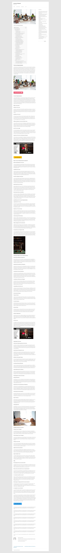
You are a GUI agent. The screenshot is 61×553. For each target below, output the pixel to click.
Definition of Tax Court (18, 30)
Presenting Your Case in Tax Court (18, 52)
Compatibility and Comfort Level (19, 44)
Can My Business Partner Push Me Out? (43, 31)
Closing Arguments (17, 55)
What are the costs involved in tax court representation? (21, 61)
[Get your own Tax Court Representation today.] (18, 505)
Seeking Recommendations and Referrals (19, 42)
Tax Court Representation (17, 28)
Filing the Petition (17, 45)
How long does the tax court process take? (20, 60)
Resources (22, 6)
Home (14, 6)
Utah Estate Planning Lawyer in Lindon (43, 27)
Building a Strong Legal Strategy (19, 50)
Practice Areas (18, 6)
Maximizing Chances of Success (19, 36)
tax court (27, 534)
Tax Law (19, 534)
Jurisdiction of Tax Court (18, 31)
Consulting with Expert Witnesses (19, 51)
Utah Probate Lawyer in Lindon (42, 28)
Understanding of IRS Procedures (19, 39)
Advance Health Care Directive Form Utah (43, 11)
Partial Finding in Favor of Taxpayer (19, 57)
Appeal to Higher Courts (18, 59)
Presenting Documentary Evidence (19, 54)
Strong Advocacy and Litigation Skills (19, 40)
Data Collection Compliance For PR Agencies (30, 546)
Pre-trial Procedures (18, 46)
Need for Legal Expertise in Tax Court (19, 34)
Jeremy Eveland (17, 3)
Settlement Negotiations (18, 47)
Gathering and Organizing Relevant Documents (20, 49)
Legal (26, 6)
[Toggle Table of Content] (25, 27)
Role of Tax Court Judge (18, 32)
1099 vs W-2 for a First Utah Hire (42, 15)
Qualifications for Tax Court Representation (19, 37)
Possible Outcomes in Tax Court (18, 56)
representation (24, 534)
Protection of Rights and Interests (19, 35)
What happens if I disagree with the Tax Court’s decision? (21, 62)
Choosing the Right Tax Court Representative (19, 41)
